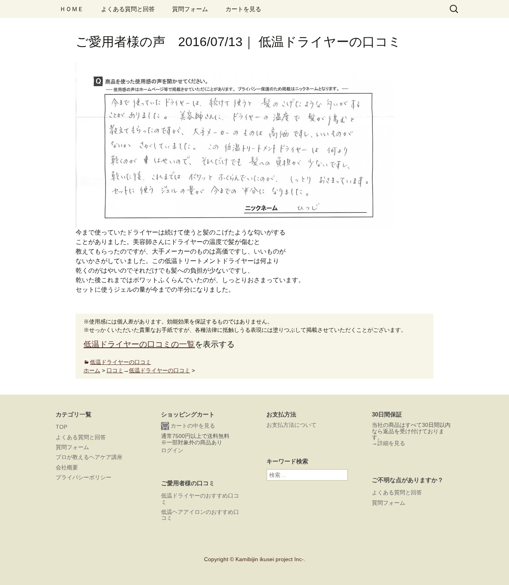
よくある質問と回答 (128, 9)
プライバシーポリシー (83, 477)
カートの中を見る (192, 425)
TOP (61, 427)
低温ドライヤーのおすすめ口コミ (200, 498)
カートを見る (243, 9)
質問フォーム (190, 9)
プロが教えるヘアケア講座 (89, 457)
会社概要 (67, 467)
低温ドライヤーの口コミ (120, 362)
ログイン (172, 450)
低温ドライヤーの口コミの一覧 (139, 344)
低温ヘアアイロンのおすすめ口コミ (200, 515)
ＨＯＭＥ (72, 9)
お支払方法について (291, 425)
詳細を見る (391, 443)
